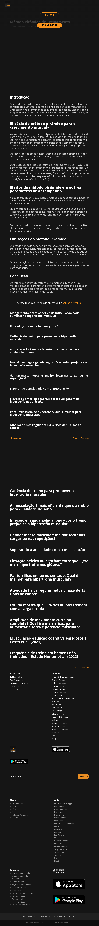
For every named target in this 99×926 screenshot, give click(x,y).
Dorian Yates (58, 686)
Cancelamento (59, 916)
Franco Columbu (59, 692)
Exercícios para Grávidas (21, 873)
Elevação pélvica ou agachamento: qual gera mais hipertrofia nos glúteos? (44, 400)
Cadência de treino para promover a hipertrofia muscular (43, 337)
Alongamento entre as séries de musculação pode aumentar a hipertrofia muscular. (44, 314)
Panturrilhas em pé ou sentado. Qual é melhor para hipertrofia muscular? (46, 413)
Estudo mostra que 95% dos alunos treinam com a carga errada (48, 607)
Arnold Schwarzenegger (63, 677)
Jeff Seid (56, 701)
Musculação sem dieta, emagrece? (34, 326)
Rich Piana (56, 720)
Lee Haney (57, 707)
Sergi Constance (59, 726)
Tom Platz (56, 732)
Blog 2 (55, 738)
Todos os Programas (20, 815)
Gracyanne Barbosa (19, 683)
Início (14, 809)
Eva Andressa (16, 680)
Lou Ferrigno (58, 711)
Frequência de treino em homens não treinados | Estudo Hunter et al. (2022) (44, 654)
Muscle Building (18, 882)
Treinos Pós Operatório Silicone (24, 905)
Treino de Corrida (18, 896)
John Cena (56, 704)
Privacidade (44, 916)
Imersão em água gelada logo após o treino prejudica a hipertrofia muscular (48, 363)
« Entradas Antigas (17, 438)
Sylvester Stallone (60, 729)
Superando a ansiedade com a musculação (39, 388)
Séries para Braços (19, 887)
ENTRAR (49, 14)
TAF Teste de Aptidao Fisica (22, 893)
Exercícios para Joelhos (21, 876)
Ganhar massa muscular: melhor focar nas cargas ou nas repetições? (49, 376)
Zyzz (54, 735)
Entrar (14, 806)
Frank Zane (57, 695)
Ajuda (71, 916)
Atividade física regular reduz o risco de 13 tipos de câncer (45, 426)
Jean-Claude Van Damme (63, 698)
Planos (14, 812)
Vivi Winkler (15, 689)
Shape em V (16, 890)
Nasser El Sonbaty (60, 717)
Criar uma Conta (18, 803)
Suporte (15, 818)
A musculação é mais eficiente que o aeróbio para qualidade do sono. (44, 350)
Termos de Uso (29, 916)
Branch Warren (59, 680)
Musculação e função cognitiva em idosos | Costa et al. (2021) (48, 640)
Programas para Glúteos (21, 884)
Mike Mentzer (58, 714)
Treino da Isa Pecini (19, 899)
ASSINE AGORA (49, 25)
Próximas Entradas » (81, 438)
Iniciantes (15, 879)
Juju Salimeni (15, 686)
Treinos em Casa (18, 902)
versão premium (72, 302)
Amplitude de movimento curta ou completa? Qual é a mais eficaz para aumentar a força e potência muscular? (45, 623)
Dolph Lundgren (59, 683)
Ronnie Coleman (59, 723)
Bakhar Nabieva (17, 677)
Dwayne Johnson (59, 689)
